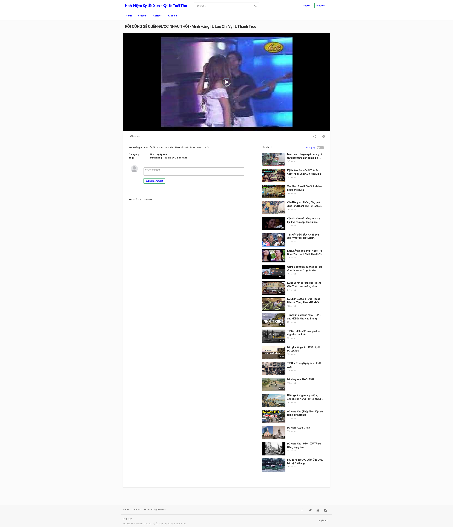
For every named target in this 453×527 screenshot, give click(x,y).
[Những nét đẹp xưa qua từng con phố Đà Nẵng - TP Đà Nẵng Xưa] (273, 400)
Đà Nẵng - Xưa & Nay (298, 427)
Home (129, 15)
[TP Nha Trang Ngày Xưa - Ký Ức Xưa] (273, 368)
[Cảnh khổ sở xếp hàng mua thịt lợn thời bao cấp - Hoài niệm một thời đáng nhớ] (273, 223)
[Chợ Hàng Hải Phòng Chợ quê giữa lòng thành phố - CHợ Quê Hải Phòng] (273, 207)
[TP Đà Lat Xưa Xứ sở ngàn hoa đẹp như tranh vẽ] (273, 336)
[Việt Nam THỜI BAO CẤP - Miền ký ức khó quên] (273, 191)
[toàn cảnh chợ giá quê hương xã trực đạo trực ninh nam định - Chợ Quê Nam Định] (273, 159)
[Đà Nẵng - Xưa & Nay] (273, 433)
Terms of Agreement (155, 509)
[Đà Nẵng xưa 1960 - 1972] (273, 384)
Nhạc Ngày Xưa (158, 154)
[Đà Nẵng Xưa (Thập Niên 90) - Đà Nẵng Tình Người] (273, 416)
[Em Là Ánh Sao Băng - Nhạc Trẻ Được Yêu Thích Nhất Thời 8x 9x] (273, 256)
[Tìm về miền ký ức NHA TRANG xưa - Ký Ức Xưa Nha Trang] (273, 320)
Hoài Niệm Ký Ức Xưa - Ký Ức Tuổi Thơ (156, 6)
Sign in (306, 5)
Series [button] (156, 15)
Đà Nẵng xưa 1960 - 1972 (300, 379)
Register (320, 5)
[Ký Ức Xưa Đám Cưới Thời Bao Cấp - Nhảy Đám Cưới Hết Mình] (273, 175)
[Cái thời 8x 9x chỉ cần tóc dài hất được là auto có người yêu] (273, 272)
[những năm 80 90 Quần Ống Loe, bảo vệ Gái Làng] (273, 465)
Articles (172, 15)
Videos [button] (142, 15)
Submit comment (154, 181)
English (322, 520)
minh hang (156, 157)
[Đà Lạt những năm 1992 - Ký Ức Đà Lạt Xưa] (273, 352)
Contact (137, 509)
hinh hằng (181, 157)
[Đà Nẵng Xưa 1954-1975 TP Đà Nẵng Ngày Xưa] (273, 448)
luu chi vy (169, 157)
